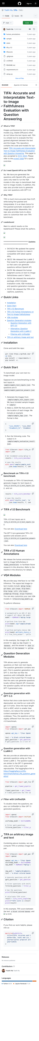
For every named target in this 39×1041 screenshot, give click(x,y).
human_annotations (13, 34)
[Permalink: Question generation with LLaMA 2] (2, 749)
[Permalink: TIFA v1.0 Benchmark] (2, 509)
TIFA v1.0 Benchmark (15, 309)
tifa (15, 10)
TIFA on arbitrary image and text (20, 337)
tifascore (9, 52)
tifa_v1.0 (9, 47)
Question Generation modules (19, 320)
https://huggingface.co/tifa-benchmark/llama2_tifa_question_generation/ (19, 773)
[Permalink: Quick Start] (2, 367)
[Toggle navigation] (3, 3)
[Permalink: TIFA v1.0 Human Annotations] (2, 552)
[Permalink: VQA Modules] (2, 575)
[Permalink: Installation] (2, 342)
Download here (21, 529)
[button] (33, 353)
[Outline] (36, 85)
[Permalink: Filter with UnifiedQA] (2, 799)
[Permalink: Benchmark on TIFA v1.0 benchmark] (2, 474)
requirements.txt (12, 69)
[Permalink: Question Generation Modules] (2, 655)
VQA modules (12, 317)
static (8, 43)
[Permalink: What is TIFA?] (2, 125)
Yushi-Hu (8, 10)
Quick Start (11, 306)
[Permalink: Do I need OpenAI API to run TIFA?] (2, 170)
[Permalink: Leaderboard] (2, 222)
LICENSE (9, 61)
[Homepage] (19, 3)
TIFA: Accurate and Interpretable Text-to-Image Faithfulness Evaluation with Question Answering (19, 150)
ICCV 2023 (22, 156)
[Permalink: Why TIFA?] (2, 194)
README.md (10, 65)
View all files (19, 78)
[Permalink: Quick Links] (2, 297)
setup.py (9, 74)
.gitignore (9, 56)
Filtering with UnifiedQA (20, 334)
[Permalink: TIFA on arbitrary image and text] (2, 836)
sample (8, 39)
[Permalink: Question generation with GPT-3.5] (2, 694)
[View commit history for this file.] (34, 29)
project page (18, 158)
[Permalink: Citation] (2, 919)
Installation (11, 303)
